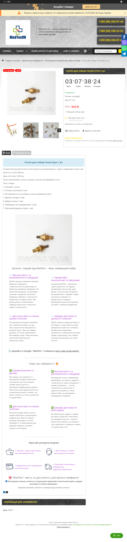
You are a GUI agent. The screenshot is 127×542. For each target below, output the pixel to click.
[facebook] (4, 492)
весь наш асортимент (67, 351)
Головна (6, 51)
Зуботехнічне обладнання (32, 61)
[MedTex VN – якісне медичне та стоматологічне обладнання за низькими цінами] (18, 32)
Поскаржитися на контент (82, 525)
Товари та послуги (12, 61)
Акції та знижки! (71, 51)
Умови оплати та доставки (44, 51)
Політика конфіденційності (102, 525)
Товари (19, 51)
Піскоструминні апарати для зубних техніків (62, 61)
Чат (118, 536)
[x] (7, 492)
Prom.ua (75, 522)
